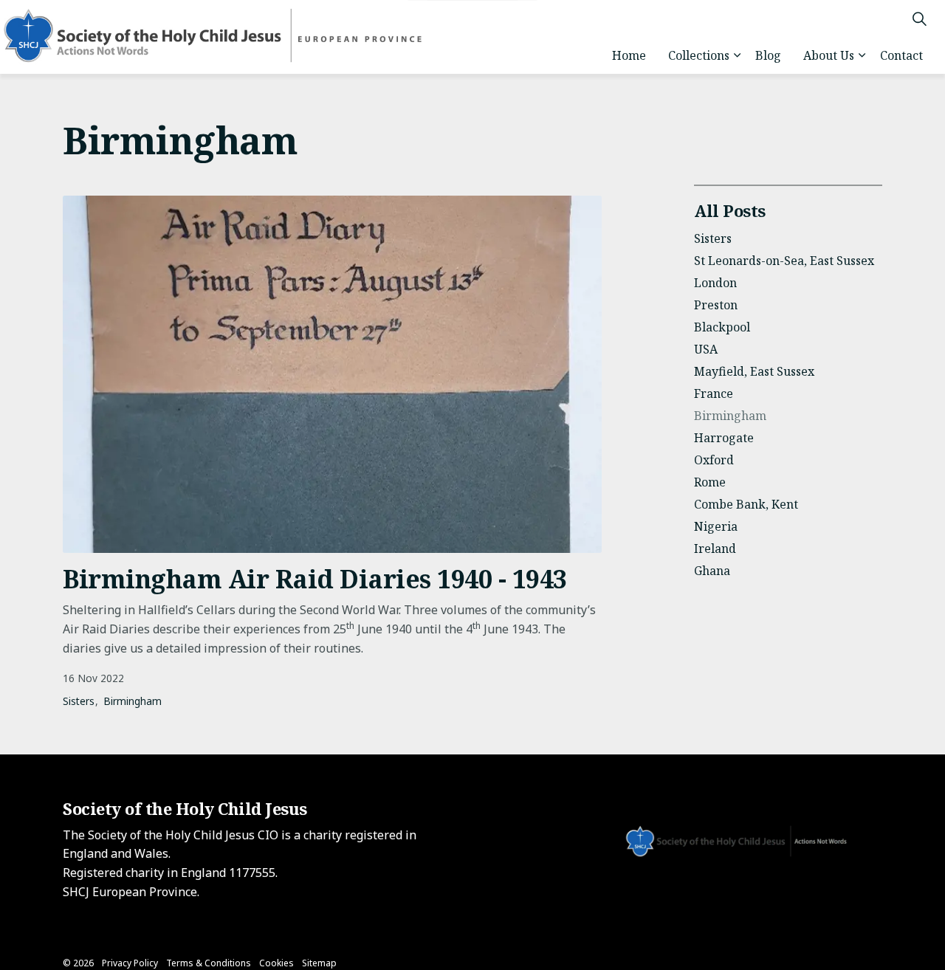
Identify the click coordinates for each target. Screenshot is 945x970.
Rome (710, 482)
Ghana (712, 571)
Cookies (276, 963)
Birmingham (132, 701)
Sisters (78, 701)
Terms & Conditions (208, 963)
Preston (716, 305)
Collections (698, 55)
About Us (828, 55)
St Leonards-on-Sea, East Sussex (784, 260)
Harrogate (724, 438)
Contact (901, 55)
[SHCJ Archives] (225, 37)
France (713, 393)
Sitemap (319, 963)
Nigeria (716, 526)
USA (706, 349)
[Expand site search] (919, 18)
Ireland (715, 548)
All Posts (730, 210)
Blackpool (722, 327)
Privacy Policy (130, 963)
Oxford (714, 460)
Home (629, 55)
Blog (768, 55)
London (715, 283)
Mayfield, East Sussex (754, 371)
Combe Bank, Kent (746, 504)
